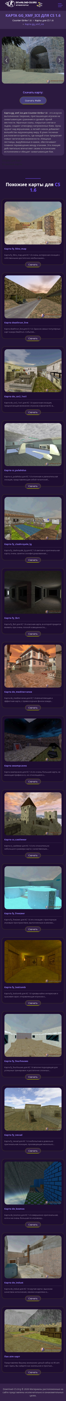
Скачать (33, 264)
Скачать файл (33, 100)
